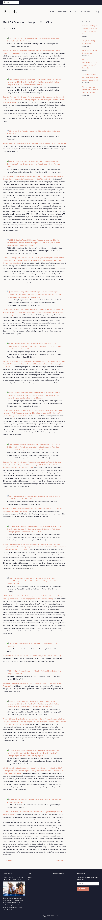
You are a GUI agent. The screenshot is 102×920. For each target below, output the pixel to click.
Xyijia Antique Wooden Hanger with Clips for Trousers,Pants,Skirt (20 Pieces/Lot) (32, 656)
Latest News (7, 874)
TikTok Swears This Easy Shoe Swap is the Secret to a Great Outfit (90, 77)
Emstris (56, 916)
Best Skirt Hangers (67, 12)
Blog (52, 12)
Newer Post (60, 861)
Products (86, 12)
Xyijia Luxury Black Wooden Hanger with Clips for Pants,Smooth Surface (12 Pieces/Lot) (34, 143)
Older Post (8, 861)
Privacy (30, 880)
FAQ (97, 12)
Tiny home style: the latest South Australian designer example (90, 90)
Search (30, 877)
